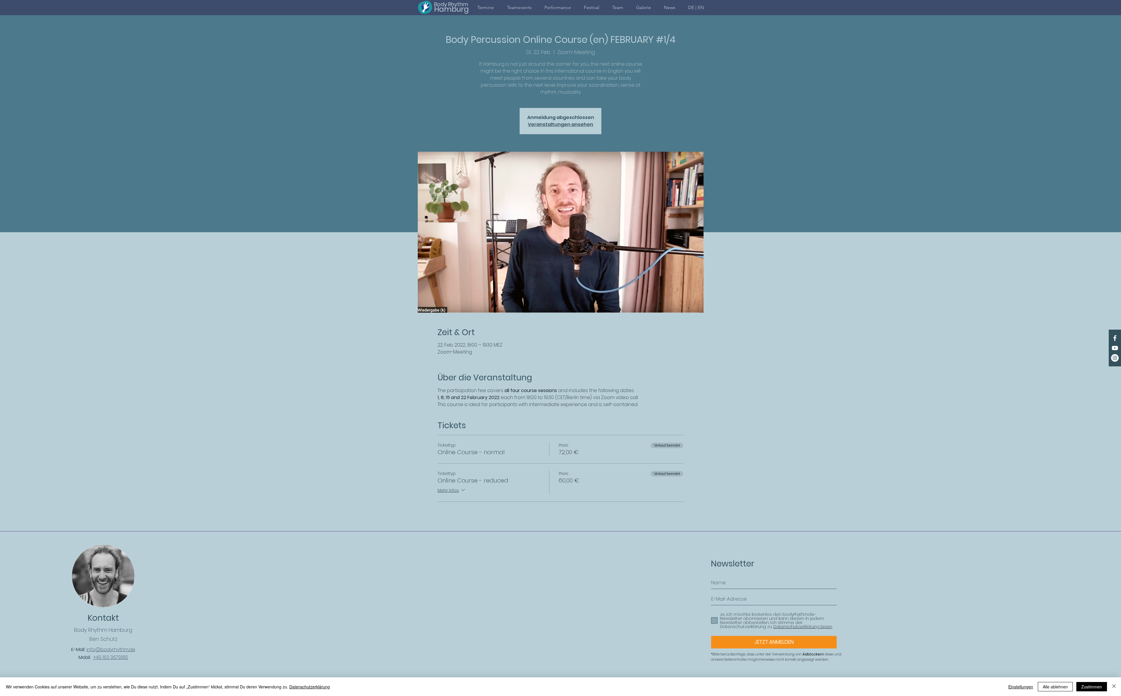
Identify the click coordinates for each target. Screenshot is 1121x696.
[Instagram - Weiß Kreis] (1115, 358)
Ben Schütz (103, 639)
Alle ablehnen (1055, 687)
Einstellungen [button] (1020, 687)
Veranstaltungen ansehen (560, 124)
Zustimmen (1091, 687)
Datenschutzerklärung (309, 687)
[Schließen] (1113, 686)
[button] (696, 7)
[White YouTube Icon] (1115, 348)
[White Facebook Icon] (1115, 338)
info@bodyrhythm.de (110, 649)
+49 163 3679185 (110, 657)
